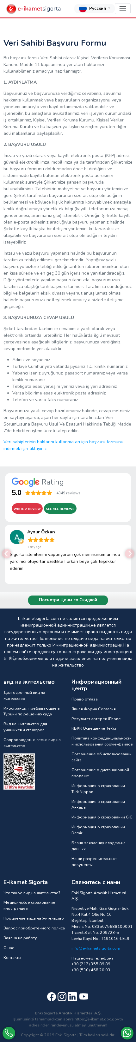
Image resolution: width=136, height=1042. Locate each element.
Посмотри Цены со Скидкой (68, 600)
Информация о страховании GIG (102, 817)
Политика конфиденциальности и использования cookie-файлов (102, 741)
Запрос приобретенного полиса (34, 928)
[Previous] (6, 553)
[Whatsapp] (127, 1033)
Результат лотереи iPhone (96, 718)
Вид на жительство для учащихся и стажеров (25, 727)
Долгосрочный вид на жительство (24, 695)
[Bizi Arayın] (9, 1033)
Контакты (12, 957)
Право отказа (84, 699)
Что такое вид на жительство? (31, 892)
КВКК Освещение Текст (93, 728)
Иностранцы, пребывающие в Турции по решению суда (31, 711)
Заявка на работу (20, 938)
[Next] (129, 553)
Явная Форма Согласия (93, 709)
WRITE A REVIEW (27, 509)
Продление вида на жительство (33, 918)
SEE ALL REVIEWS (60, 509)
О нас (8, 947)
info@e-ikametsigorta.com (95, 948)
